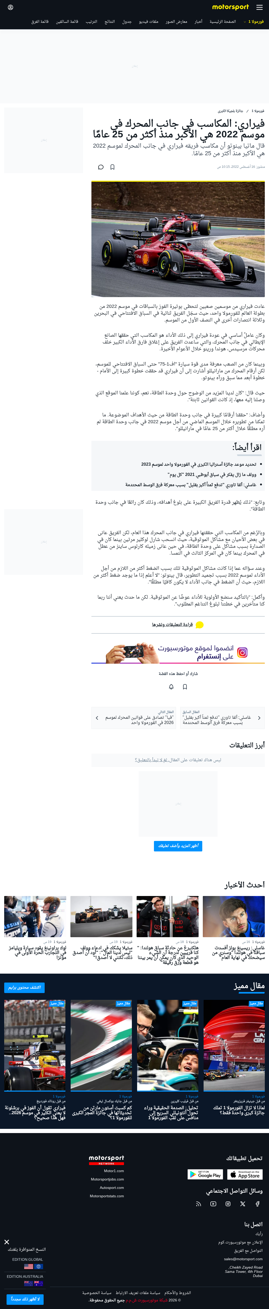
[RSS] (198, 1204)
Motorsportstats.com (107, 1196)
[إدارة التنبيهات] (171, 687)
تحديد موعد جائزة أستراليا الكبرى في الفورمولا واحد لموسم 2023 (198, 464)
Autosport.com (112, 1188)
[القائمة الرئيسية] (259, 7)
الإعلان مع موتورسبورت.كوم (240, 1242)
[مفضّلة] (112, 167)
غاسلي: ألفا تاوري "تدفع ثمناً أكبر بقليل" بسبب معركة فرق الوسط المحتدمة (190, 485)
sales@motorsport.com (243, 1259)
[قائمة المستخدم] (10, 7)
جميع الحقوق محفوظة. (107, 1300)
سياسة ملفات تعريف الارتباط (138, 1293)
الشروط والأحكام (177, 1293)
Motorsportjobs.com (107, 1179)
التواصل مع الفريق (248, 1250)
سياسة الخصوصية (96, 1293)
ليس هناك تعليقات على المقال (178, 760)
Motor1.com (114, 1171)
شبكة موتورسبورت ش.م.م (147, 1300)
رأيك (259, 1234)
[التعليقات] (99, 167)
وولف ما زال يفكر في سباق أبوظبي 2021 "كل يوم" (212, 475)
